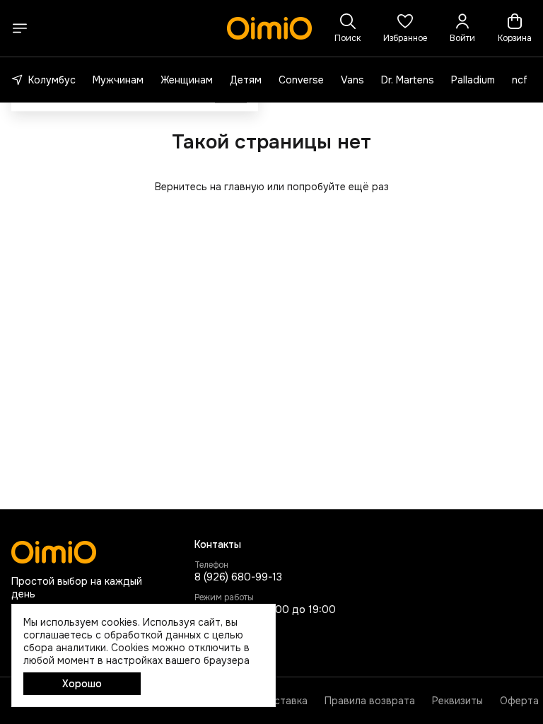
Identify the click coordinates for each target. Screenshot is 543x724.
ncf (519, 80)
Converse (301, 80)
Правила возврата (370, 700)
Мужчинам (118, 80)
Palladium (473, 80)
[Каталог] (19, 28)
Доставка (284, 700)
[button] (405, 28)
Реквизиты (457, 700)
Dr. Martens (407, 80)
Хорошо (82, 683)
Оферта (519, 700)
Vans (352, 80)
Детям (246, 80)
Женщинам (186, 80)
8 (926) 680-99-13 (238, 577)
